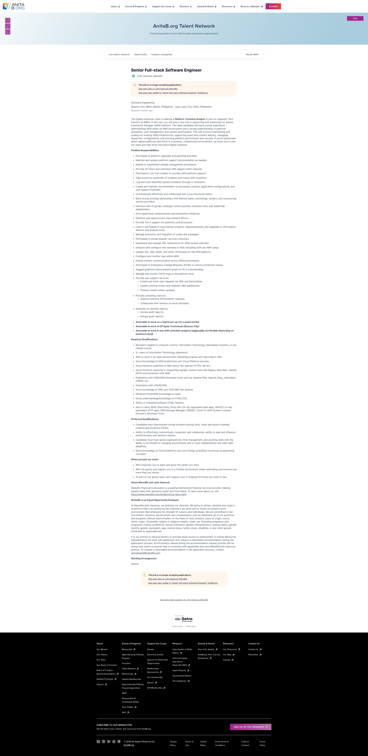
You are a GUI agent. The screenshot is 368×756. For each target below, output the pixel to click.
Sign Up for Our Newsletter (249, 727)
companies (162, 54)
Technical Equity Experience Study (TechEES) (179, 662)
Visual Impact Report (181, 675)
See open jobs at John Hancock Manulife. (158, 89)
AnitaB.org (129, 745)
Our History (102, 654)
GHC (124, 712)
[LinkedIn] (8, 32)
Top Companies (179, 680)
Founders (126, 663)
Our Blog (227, 654)
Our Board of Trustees (107, 665)
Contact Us (253, 649)
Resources (227, 6)
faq (355, 18)
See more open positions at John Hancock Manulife (184, 600)
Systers (150, 682)
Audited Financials (105, 679)
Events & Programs (134, 6)
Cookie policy (191, 626)
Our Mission (102, 649)
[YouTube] (108, 741)
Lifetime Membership (131, 679)
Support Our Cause (161, 6)
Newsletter (253, 654)
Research (184, 6)
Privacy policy (177, 626)
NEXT (124, 693)
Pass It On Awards (206, 649)
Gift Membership (154, 687)
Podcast (226, 659)
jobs (140, 54)
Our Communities (155, 677)
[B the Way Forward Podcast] (119, 741)
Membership (127, 673)
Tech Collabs (127, 707)
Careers (100, 684)
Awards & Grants (205, 6)
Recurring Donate (155, 654)
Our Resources (230, 649)
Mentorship (127, 649)
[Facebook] (8, 26)
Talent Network (129, 668)
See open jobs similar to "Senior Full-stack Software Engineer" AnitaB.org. (173, 93)
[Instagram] (8, 20)
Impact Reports (179, 670)
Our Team (101, 659)
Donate (150, 649)
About (114, 6)
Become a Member (250, 6)
